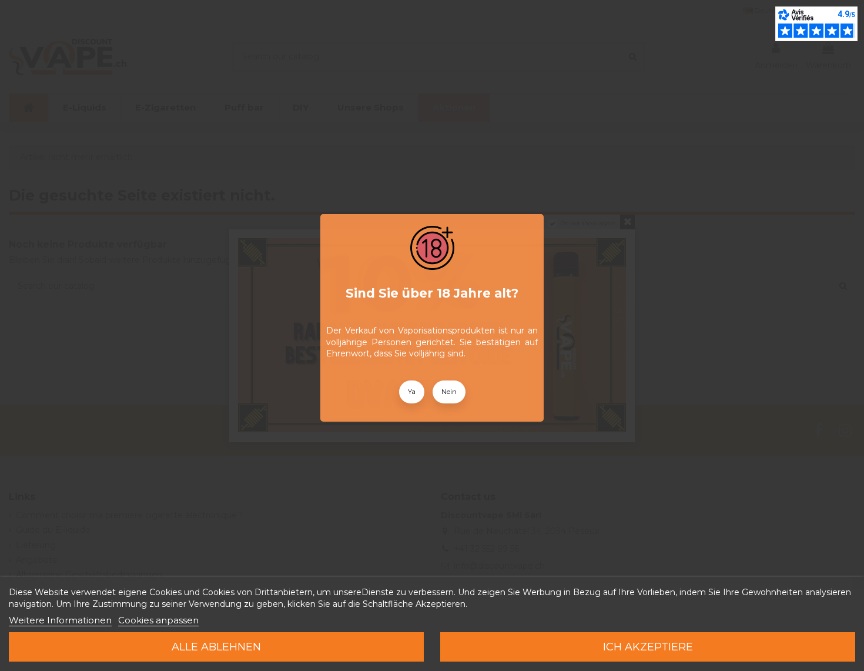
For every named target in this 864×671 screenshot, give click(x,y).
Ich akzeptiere (648, 646)
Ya (412, 392)
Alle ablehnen (216, 646)
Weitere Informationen (60, 620)
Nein (449, 392)
